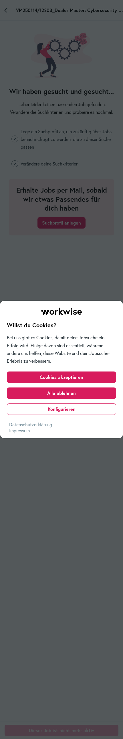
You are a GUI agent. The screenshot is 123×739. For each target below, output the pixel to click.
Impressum (19, 430)
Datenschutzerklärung (30, 424)
